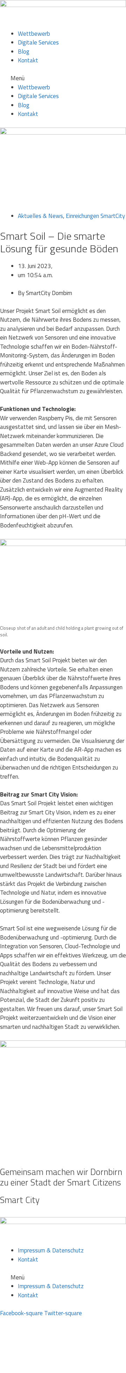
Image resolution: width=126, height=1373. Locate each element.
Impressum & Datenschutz (51, 1250)
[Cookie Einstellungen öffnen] (52, 1368)
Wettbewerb (34, 33)
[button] (63, 78)
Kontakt (28, 60)
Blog (23, 51)
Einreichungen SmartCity (95, 215)
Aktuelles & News (40, 215)
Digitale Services (38, 42)
